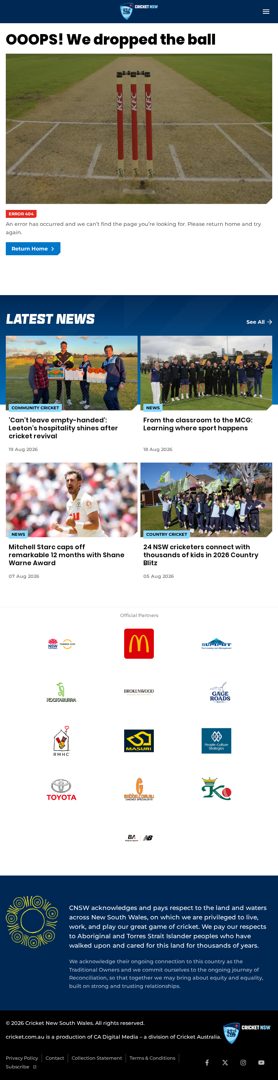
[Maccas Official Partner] (139, 644)
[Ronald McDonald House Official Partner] (61, 741)
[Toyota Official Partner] (61, 790)
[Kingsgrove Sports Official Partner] (216, 790)
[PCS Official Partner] (216, 741)
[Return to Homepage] (139, 11)
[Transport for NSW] (61, 644)
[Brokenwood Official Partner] (139, 692)
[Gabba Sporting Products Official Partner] (139, 790)
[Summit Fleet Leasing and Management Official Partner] (216, 644)
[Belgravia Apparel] (139, 838)
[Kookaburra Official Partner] (61, 692)
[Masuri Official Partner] (139, 741)
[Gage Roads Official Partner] (216, 692)
